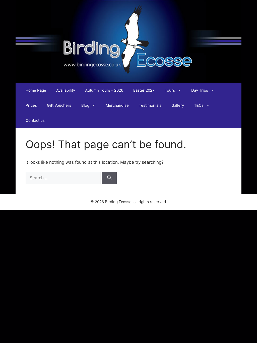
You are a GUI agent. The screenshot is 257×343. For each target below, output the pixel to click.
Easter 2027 (144, 90)
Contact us (35, 120)
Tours (170, 90)
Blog (85, 105)
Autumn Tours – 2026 (104, 90)
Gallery (177, 105)
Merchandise (117, 105)
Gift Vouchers (59, 105)
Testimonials (150, 105)
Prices (31, 105)
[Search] (109, 178)
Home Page (36, 90)
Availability (65, 90)
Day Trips (199, 90)
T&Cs (199, 105)
